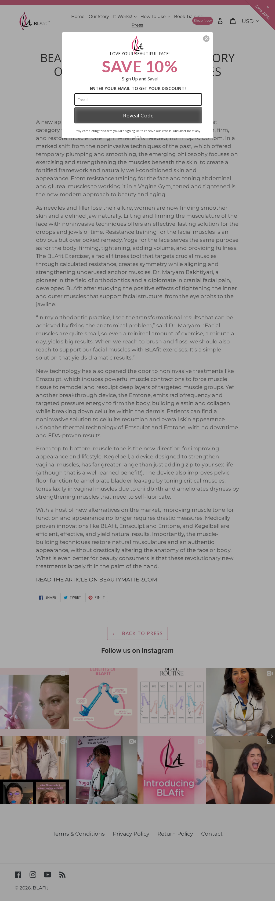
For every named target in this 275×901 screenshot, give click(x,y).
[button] (206, 38)
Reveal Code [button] (138, 115)
